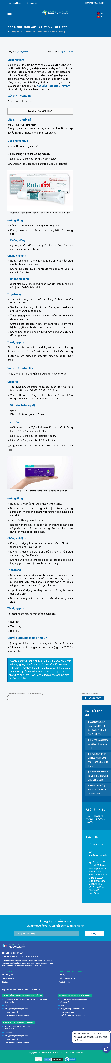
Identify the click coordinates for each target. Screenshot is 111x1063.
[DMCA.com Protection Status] (53, 1059)
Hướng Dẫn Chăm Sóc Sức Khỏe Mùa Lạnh (98, 744)
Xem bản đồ (9, 1002)
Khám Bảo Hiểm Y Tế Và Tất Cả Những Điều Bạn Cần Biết (98, 775)
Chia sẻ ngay (94, 698)
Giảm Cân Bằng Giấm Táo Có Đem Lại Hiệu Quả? (97, 789)
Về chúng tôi (7, 975)
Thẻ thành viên (31, 3)
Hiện (49, 111)
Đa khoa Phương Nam (54, 661)
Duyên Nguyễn (21, 52)
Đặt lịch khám (15, 3)
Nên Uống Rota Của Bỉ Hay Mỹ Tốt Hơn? (37, 27)
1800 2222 (98, 3)
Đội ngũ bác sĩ (8, 978)
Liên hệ (62, 975)
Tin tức (5, 982)
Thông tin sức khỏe (67, 978)
